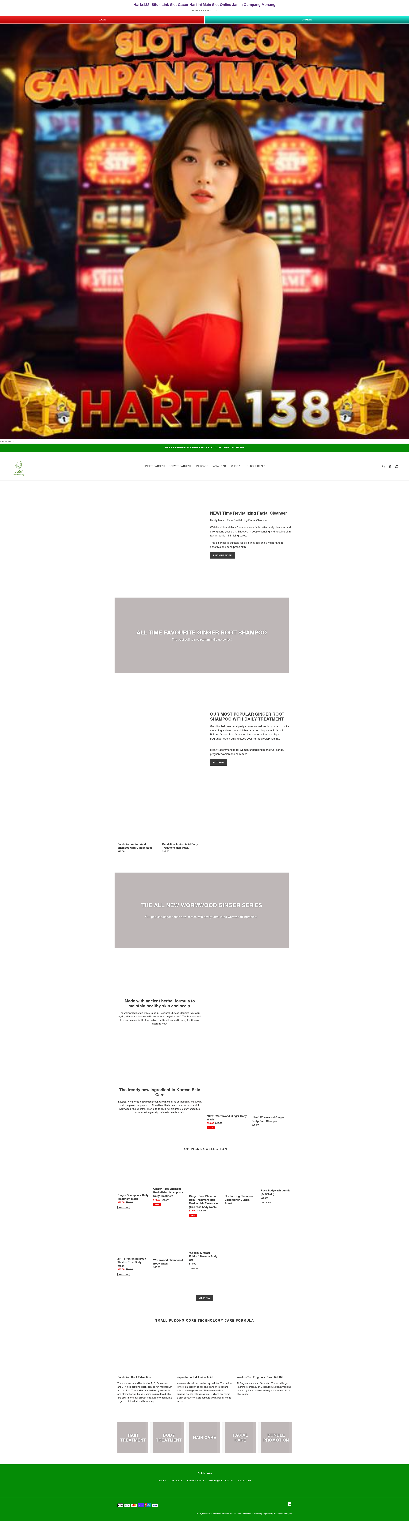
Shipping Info (244, 1480)
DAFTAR (307, 19)
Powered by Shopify (283, 1514)
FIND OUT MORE (222, 555)
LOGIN (102, 19)
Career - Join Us (195, 1480)
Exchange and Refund (220, 1480)
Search (162, 1480)
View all (204, 1297)
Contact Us (176, 1480)
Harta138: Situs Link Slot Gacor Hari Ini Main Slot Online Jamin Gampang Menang (238, 1514)
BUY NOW (218, 762)
